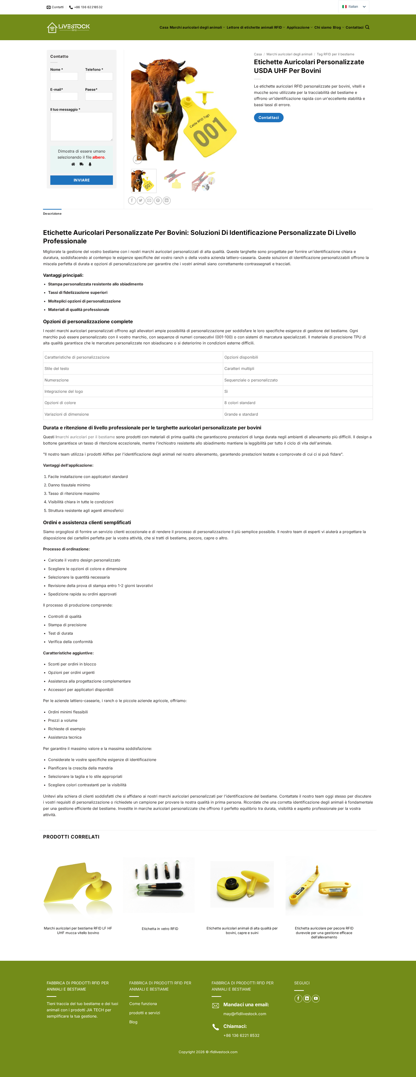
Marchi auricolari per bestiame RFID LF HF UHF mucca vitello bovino (78, 930)
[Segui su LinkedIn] (307, 999)
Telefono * (94, 69)
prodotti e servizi (144, 1012)
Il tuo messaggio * (65, 109)
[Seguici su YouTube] (316, 999)
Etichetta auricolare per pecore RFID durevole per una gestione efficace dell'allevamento (324, 932)
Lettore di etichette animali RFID (254, 27)
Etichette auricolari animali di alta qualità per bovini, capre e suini (242, 930)
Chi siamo (323, 27)
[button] (137, 159)
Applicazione (298, 27)
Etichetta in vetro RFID (160, 929)
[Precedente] (139, 107)
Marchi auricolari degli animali (196, 27)
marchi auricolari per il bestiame (86, 436)
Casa (164, 27)
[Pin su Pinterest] (158, 201)
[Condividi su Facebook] (132, 201)
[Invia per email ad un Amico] (149, 201)
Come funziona (143, 1003)
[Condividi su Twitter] (141, 201)
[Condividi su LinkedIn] (167, 201)
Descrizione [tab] (52, 213)
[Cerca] (367, 27)
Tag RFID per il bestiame (335, 54)
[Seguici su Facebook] (298, 999)
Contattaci (355, 27)
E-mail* (56, 89)
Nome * (56, 69)
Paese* (91, 89)
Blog (337, 27)
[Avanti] (238, 107)
